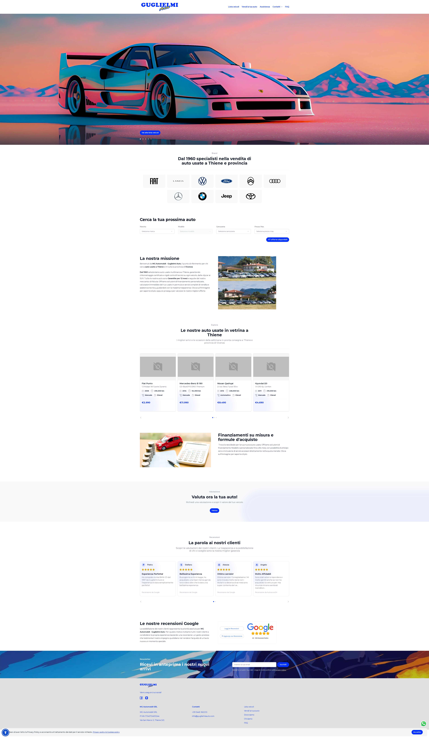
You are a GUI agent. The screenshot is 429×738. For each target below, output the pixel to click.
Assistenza (265, 7)
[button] (5, 732)
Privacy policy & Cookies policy (106, 732)
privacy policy (281, 670)
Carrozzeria (220, 227)
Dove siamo (249, 715)
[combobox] (157, 231)
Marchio (143, 227)
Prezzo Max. (259, 227)
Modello (181, 227)
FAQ (287, 7)
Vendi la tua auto (249, 7)
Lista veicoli (233, 7)
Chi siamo (248, 719)
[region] (214, 385)
